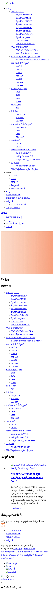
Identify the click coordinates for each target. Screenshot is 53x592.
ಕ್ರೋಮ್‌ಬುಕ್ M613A (24, 28)
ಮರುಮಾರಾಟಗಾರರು (18, 204)
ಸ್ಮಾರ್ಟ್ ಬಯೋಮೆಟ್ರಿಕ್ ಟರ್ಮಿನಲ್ (23, 150)
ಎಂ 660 (19, 146)
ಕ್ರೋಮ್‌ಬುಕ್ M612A (24, 21)
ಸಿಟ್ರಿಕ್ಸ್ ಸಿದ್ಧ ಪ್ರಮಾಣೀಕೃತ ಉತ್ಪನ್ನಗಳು (24, 169)
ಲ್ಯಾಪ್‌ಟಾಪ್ (15, 140)
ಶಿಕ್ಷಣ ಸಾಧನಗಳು (17, 12)
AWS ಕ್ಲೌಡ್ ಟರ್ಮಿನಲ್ (19, 47)
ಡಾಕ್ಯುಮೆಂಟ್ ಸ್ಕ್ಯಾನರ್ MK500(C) (28, 159)
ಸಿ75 (17, 108)
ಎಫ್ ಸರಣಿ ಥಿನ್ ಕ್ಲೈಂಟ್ (20, 63)
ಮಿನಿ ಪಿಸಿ (14, 111)
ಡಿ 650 (18, 101)
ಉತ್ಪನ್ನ (8, 8)
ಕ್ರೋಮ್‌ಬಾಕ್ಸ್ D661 (23, 37)
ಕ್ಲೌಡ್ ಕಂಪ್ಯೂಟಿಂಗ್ (26, 555)
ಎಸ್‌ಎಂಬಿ (14, 182)
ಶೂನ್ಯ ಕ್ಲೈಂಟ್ (16, 105)
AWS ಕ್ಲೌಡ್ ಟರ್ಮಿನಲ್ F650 (27, 53)
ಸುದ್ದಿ (7, 191)
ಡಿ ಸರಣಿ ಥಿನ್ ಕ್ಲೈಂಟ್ (19, 89)
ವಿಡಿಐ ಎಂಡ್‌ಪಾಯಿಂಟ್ (9, 555)
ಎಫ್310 (19, 66)
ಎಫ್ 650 (19, 85)
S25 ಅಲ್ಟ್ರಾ (20, 121)
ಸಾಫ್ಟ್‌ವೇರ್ (15, 163)
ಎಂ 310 (19, 143)
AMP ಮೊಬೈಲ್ (29, 549)
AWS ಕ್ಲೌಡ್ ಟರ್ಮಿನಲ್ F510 (27, 50)
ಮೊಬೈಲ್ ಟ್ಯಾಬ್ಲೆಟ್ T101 (25, 153)
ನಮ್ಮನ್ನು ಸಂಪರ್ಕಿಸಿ (13, 208)
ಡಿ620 (18, 95)
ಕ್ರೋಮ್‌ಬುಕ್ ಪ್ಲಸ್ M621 (25, 34)
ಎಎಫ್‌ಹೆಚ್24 (21, 127)
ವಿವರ (19, 508)
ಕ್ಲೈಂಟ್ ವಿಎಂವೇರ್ (41, 552)
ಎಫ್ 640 (19, 82)
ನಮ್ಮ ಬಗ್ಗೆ (9, 201)
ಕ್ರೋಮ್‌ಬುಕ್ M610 (23, 18)
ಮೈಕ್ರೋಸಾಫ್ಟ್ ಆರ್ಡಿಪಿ (9, 552)
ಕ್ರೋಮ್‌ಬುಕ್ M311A (24, 15)
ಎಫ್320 (19, 69)
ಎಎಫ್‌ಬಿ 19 (20, 114)
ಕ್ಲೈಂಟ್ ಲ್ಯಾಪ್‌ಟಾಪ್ (25, 552)
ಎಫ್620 (19, 79)
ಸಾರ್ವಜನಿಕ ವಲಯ (18, 188)
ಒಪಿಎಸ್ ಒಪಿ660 (22, 40)
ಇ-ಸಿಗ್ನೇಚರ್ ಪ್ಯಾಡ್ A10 (24, 156)
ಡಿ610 (18, 92)
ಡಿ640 (18, 98)
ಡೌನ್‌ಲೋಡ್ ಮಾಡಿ (13, 195)
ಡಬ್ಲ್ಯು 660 (20, 137)
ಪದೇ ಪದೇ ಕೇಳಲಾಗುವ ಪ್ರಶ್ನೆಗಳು (18, 198)
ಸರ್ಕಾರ (13, 179)
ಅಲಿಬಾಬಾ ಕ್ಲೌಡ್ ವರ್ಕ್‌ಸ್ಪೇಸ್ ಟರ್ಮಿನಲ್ (25, 56)
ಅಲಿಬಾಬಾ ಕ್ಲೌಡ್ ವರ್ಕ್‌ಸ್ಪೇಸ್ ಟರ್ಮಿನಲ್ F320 (32, 60)
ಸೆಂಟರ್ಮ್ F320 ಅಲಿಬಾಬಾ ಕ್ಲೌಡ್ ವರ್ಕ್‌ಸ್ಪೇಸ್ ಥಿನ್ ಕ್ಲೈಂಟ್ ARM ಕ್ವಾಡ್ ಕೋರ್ (27, 477)
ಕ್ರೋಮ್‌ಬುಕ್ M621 (23, 31)
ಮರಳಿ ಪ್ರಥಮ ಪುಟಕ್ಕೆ (14, 217)
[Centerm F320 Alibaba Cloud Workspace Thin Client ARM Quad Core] (29, 468)
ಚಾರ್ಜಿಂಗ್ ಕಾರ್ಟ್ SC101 (25, 44)
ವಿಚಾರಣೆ (14, 508)
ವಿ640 (18, 130)
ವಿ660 (18, 134)
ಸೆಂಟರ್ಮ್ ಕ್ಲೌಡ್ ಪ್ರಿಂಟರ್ (25, 166)
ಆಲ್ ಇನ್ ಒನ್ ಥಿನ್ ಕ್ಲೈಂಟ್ (21, 124)
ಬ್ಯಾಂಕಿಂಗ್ (14, 175)
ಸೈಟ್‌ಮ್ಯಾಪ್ (17, 549)
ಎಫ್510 (19, 73)
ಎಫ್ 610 (19, 76)
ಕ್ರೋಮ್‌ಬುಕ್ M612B (24, 24)
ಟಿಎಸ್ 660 (20, 118)
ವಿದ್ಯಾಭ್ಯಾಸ (15, 185)
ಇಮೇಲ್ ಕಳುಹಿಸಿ (7, 579)
